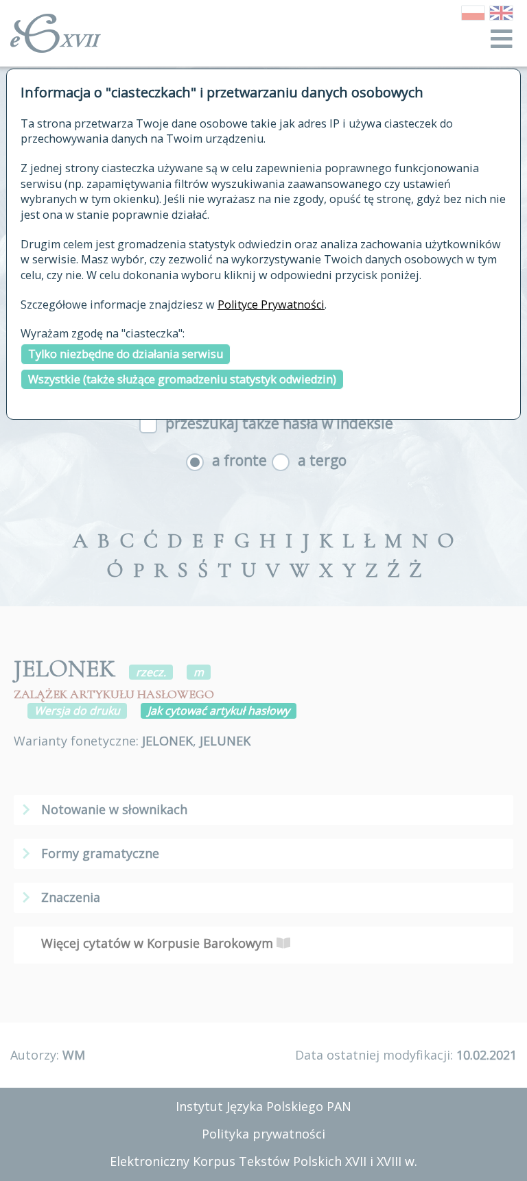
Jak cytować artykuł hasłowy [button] (219, 710)
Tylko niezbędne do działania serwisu (125, 353)
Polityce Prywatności (271, 304)
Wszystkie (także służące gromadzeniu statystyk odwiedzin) (182, 379)
